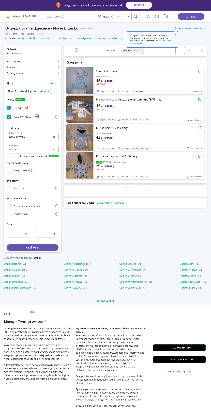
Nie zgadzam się (182, 359)
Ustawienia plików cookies (90, 396)
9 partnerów (56, 371)
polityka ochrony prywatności (120, 405)
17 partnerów (58, 368)
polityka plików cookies (88, 405)
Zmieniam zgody (179, 371)
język (32, 311)
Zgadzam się (182, 347)
